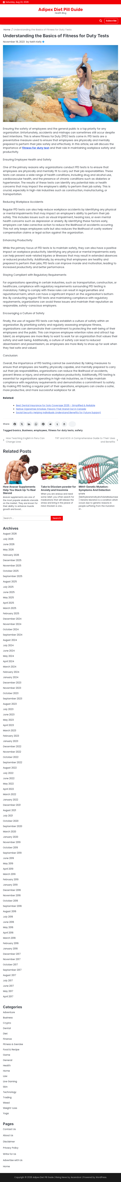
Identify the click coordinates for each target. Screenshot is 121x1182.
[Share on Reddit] (50, 424)
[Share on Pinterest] (43, 424)
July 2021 (8, 815)
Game (6, 1054)
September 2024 (12, 634)
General (7, 1060)
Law (5, 1076)
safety (79, 430)
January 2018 (10, 948)
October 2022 (10, 757)
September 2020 (12, 826)
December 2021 (12, 805)
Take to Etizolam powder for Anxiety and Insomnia (58, 488)
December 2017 (12, 953)
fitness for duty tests (61, 430)
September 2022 (12, 762)
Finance (7, 1038)
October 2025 (11, 570)
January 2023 (10, 741)
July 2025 (8, 586)
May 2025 (8, 597)
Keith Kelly (36, 41)
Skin (5, 1086)
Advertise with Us (12, 1160)
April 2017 (8, 996)
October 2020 (10, 820)
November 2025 (12, 565)
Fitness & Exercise (13, 1044)
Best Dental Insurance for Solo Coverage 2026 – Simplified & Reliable (55, 405)
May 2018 (8, 927)
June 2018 (8, 922)
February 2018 (11, 943)
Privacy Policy (10, 1147)
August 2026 (10, 533)
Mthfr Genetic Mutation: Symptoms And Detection (95, 488)
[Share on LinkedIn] (29, 424)
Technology (9, 1092)
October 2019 (10, 847)
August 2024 (10, 640)
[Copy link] (72, 424)
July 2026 (8, 539)
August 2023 (10, 703)
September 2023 (12, 698)
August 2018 (9, 911)
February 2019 (10, 879)
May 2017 (8, 991)
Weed (6, 1102)
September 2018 (12, 906)
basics (17, 430)
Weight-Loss (10, 1108)
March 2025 (9, 608)
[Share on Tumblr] (57, 424)
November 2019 (12, 842)
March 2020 (9, 831)
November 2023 (12, 687)
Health (7, 1065)
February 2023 (11, 735)
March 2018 (9, 938)
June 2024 (9, 650)
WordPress (101, 1177)
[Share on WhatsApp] (36, 424)
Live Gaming (10, 1081)
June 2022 (8, 778)
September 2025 (12, 576)
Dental (7, 1028)
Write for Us (9, 1154)
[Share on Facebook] (15, 424)
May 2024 (8, 656)
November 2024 (12, 624)
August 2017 (9, 975)
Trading (7, 1097)
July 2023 (8, 709)
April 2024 (8, 661)
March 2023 (9, 730)
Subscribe (111, 20)
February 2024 (11, 672)
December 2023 (12, 682)
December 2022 (12, 746)
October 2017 (10, 964)
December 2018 (12, 890)
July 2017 (8, 980)
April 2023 (8, 725)
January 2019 (10, 884)
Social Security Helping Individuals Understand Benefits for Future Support (58, 412)
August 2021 (9, 810)
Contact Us (9, 1129)
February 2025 (11, 613)
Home (6, 1070)
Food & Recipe (11, 1049)
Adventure (9, 1012)
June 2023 (8, 714)
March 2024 (9, 666)
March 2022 (9, 794)
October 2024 (11, 629)
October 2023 (10, 693)
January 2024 (10, 677)
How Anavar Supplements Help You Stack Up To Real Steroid (19, 490)
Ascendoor (76, 1177)
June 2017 (8, 985)
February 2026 (11, 554)
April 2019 (8, 868)
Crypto (7, 1022)
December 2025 (12, 560)
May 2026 (8, 549)
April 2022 (8, 789)
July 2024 (8, 645)
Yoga (6, 1113)
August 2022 (10, 767)
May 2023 (8, 719)
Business (27, 430)
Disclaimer (9, 1141)
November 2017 (12, 959)
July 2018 (8, 916)
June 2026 (8, 544)
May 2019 (8, 863)
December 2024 (12, 618)
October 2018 (10, 900)
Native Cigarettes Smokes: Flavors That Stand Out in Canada (51, 409)
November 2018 (12, 895)
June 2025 (9, 592)
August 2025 (10, 581)
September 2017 (12, 969)
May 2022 (8, 783)
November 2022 (12, 751)
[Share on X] (22, 424)
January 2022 (10, 799)
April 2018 (8, 932)
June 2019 (8, 858)
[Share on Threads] (64, 424)
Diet (5, 1033)
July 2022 (8, 773)
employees (40, 430)
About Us (8, 1135)
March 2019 (9, 874)
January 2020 (10, 836)
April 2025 (8, 602)
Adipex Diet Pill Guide (60, 9)
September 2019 (12, 852)
